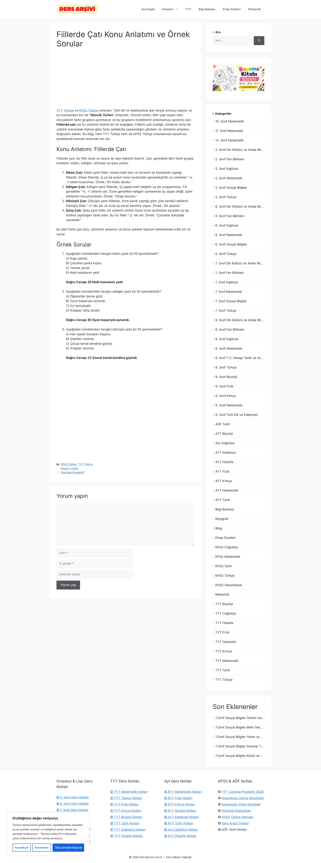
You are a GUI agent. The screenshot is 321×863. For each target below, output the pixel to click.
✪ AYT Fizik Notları (178, 798)
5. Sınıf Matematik (228, 178)
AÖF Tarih (222, 424)
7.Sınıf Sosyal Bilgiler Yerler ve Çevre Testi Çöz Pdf (239, 737)
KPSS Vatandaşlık (228, 585)
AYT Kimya (223, 481)
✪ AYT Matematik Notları (183, 792)
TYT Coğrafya (225, 613)
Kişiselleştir (22, 847)
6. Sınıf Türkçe (225, 254)
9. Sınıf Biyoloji (226, 377)
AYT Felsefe (224, 462)
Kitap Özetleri (232, 9)
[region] (48, 834)
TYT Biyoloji (224, 604)
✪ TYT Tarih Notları (124, 823)
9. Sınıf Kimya (225, 396)
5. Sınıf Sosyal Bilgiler (231, 187)
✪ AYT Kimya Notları (179, 804)
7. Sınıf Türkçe (225, 310)
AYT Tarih (222, 500)
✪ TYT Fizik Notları (124, 804)
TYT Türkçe (65, 110)
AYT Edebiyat (225, 452)
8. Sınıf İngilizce (226, 339)
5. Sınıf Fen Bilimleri (229, 159)
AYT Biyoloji (224, 433)
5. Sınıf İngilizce (226, 169)
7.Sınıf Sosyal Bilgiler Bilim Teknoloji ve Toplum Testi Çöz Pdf (239, 727)
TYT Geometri (225, 642)
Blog (218, 528)
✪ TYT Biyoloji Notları (126, 817)
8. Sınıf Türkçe (225, 367)
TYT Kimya (223, 651)
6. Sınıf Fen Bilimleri (229, 216)
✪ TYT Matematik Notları (129, 792)
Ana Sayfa (148, 9)
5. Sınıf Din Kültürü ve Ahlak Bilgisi (239, 150)
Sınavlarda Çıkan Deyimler (241, 804)
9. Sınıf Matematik (228, 405)
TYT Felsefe (224, 623)
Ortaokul (167, 9)
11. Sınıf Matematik (229, 131)
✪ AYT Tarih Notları (178, 823)
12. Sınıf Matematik (229, 140)
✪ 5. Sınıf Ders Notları (72, 797)
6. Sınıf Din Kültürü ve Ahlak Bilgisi (239, 206)
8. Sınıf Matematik (228, 348)
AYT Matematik (226, 490)
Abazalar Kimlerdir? (73, 472)
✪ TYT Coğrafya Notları (127, 829)
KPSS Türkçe (88, 110)
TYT (188, 9)
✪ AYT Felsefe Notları (180, 836)
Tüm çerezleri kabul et (68, 847)
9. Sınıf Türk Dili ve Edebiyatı (236, 415)
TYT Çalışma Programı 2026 (243, 792)
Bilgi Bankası (207, 9)
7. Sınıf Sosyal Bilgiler (231, 301)
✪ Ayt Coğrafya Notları (181, 829)
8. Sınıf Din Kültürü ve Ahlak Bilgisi (239, 320)
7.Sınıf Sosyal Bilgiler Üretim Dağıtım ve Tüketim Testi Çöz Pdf (239, 718)
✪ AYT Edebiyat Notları (181, 817)
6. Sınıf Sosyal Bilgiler (231, 244)
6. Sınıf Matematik (228, 235)
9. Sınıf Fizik (224, 386)
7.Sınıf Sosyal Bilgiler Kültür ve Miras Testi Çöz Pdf (239, 756)
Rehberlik (254, 9)
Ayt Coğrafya (225, 443)
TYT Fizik (222, 632)
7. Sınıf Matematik (228, 292)
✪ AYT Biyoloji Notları (180, 811)
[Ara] (259, 40)
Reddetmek (42, 847)
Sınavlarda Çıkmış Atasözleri (243, 798)
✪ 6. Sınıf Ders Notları (72, 803)
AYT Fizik (222, 471)
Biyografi (221, 519)
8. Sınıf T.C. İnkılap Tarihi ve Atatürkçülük (239, 358)
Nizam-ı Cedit (69, 468)
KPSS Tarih (223, 566)
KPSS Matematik (227, 557)
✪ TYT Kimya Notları (125, 811)
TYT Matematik (226, 661)
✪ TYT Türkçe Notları (126, 798)
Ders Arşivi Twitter (235, 823)
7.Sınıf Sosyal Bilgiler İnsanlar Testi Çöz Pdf (239, 746)
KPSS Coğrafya (226, 547)
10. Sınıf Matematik (229, 121)
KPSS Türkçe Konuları (238, 817)
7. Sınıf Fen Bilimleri (229, 273)
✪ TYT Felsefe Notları (126, 836)
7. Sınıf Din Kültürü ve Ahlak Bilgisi (239, 263)
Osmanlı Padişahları (236, 811)
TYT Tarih (222, 670)
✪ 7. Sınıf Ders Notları (72, 810)
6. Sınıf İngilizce (226, 225)
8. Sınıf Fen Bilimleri (229, 329)
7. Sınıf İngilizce (226, 282)
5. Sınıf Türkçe (225, 197)
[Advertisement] (125, 81)
